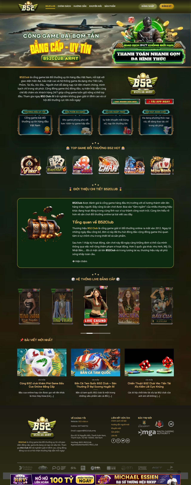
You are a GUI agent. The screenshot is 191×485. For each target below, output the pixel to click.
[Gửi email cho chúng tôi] (127, 440)
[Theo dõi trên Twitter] (123, 440)
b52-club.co (83, 421)
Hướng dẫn (80, 6)
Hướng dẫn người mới (120, 424)
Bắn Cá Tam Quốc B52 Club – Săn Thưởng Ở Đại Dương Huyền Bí (95, 385)
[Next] (176, 167)
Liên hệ (114, 435)
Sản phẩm (115, 432)
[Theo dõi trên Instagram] (118, 440)
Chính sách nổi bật (118, 421)
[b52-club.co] (29, 6)
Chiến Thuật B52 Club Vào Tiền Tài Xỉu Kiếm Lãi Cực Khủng (149, 385)
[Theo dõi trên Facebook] (113, 440)
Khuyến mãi (95, 6)
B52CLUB (50, 6)
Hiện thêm (81, 261)
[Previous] (14, 167)
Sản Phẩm (109, 6)
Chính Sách (64, 6)
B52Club (22, 442)
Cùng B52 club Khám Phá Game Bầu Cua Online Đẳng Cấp (42, 385)
